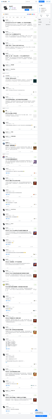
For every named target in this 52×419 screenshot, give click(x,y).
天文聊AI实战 (13, 136)
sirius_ (7, 156)
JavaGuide (7, 75)
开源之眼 (12, 64)
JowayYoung (13, 209)
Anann (12, 223)
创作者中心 (41, 1)
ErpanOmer (13, 69)
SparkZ (7, 19)
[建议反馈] (50, 414)
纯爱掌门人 (7, 284)
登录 (48, 1)
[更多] (50, 417)
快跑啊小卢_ (8, 142)
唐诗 (6, 110)
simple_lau (13, 390)
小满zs (12, 131)
